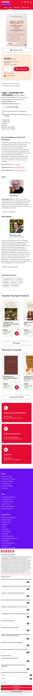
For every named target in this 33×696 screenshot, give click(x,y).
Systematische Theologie (16, 397)
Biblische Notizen (6, 522)
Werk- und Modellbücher (8, 506)
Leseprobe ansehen (18, 50)
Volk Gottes (6, 282)
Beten (20, 282)
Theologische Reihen (7, 499)
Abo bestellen (7, 458)
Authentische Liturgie (7, 501)
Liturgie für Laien (6, 504)
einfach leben (5, 529)
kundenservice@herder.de (11, 437)
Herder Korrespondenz (8, 536)
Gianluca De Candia (7, 103)
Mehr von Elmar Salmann (9, 212)
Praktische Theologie (7, 486)
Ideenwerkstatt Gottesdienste (9, 538)
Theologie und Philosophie (9, 547)
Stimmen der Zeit (6, 545)
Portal (5, 7)
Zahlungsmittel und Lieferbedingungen (11, 83)
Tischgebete (6, 285)
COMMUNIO (4, 524)
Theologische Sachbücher (8, 497)
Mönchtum (14, 282)
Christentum (19, 279)
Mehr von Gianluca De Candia (10, 267)
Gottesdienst (5, 533)
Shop (10, 7)
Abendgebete (15, 285)
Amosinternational (6, 520)
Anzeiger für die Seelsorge (8, 517)
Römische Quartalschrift (8, 543)
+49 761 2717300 (8, 416)
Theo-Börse (17, 7)
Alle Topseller (16, 343)
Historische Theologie (7, 481)
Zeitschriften (25, 7)
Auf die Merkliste (10, 73)
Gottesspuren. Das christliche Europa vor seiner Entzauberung (11, 324)
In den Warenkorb (22, 69)
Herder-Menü (31, 2)
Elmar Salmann (8, 101)
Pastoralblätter (6, 540)
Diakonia (4, 526)
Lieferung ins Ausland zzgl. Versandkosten (11, 85)
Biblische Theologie (7, 476)
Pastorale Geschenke (7, 508)
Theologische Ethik (7, 483)
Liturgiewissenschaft (8, 279)
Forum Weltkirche (6, 531)
